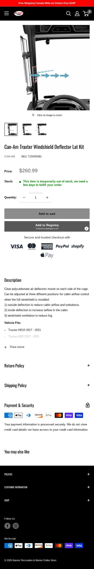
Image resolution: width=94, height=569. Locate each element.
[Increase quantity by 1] (47, 197)
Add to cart (47, 213)
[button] (47, 226)
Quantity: (10, 197)
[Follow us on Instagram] (16, 526)
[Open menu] (6, 13)
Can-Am (9, 156)
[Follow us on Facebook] (7, 526)
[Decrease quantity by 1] (24, 197)
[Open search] (68, 13)
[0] (86, 13)
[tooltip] (87, 229)
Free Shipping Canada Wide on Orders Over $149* (47, 3)
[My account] (77, 13)
